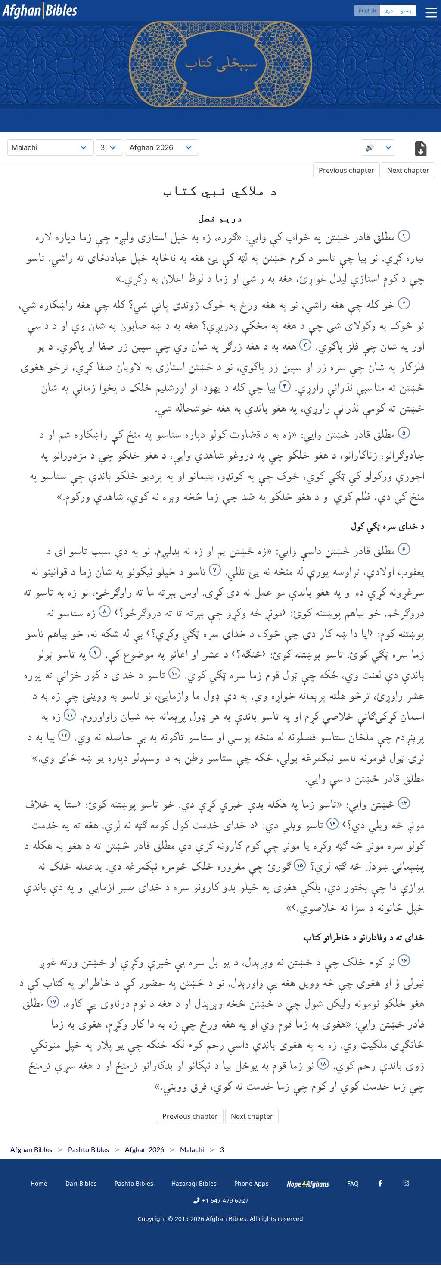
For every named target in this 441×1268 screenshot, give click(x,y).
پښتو (406, 10)
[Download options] (420, 149)
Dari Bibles (81, 1183)
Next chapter (408, 170)
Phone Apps (251, 1183)
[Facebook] (380, 1183)
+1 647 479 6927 (224, 1200)
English (367, 10)
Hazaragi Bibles (194, 1183)
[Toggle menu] (429, 13)
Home (39, 1183)
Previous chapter (346, 170)
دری (388, 10)
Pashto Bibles (134, 1183)
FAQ (353, 1183)
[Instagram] (406, 1183)
